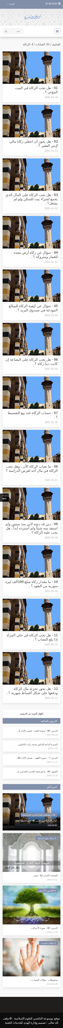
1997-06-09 (52, 734)
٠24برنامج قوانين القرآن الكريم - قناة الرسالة (38, 814)
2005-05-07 (51, 480)
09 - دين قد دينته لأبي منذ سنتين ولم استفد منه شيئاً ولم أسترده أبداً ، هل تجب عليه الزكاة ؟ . (31, 528)
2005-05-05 (51, 368)
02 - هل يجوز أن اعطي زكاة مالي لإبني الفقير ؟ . (33, 143)
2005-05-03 (51, 262)
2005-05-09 (51, 591)
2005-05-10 (51, 644)
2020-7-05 (53, 748)
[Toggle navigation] (56, 31)
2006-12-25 (52, 932)
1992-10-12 (52, 879)
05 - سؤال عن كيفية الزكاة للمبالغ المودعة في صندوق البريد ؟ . (33, 307)
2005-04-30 (51, 97)
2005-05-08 (51, 537)
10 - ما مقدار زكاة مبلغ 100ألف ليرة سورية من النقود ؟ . (31, 583)
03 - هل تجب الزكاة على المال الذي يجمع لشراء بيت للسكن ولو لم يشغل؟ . (32, 198)
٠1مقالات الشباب (48, 943)
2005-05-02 (51, 208)
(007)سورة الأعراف (47, 890)
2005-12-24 (52, 775)
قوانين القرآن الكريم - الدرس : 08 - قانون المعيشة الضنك (36, 820)
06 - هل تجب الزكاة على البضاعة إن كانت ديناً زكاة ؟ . (31, 361)
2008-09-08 (52, 825)
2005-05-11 (51, 698)
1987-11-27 (52, 761)
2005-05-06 (51, 422)
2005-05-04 (51, 315)
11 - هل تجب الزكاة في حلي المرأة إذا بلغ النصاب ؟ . (32, 637)
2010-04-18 (52, 983)
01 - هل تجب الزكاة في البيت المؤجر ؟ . (36, 89)
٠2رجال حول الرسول (46, 838)
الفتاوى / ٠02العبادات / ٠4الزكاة (41, 44)
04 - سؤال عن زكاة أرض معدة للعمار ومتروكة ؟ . (36, 254)
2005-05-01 (51, 150)
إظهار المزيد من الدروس (31, 713)
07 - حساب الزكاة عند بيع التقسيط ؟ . (33, 414)
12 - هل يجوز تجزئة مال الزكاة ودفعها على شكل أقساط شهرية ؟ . (32, 690)
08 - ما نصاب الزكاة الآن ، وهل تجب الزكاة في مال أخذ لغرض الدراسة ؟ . (32, 470)
